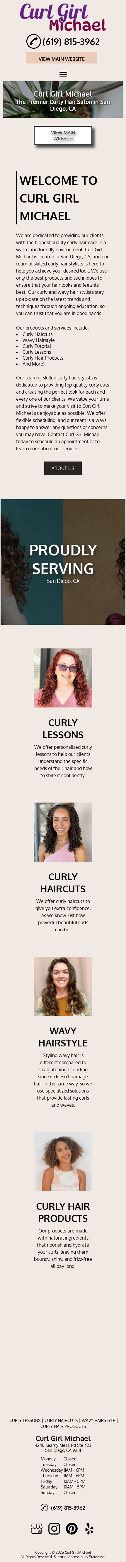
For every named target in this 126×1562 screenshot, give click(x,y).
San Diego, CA (75, 257)
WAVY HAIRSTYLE (98, 1420)
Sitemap (60, 1557)
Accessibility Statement (86, 1557)
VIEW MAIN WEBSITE (62, 59)
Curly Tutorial (37, 346)
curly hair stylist (64, 264)
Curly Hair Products (43, 358)
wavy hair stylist (75, 292)
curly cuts (99, 385)
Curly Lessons (37, 352)
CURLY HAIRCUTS (61, 1420)
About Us (63, 468)
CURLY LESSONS (24, 1420)
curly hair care (82, 242)
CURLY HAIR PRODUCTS (63, 1426)
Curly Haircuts (37, 334)
